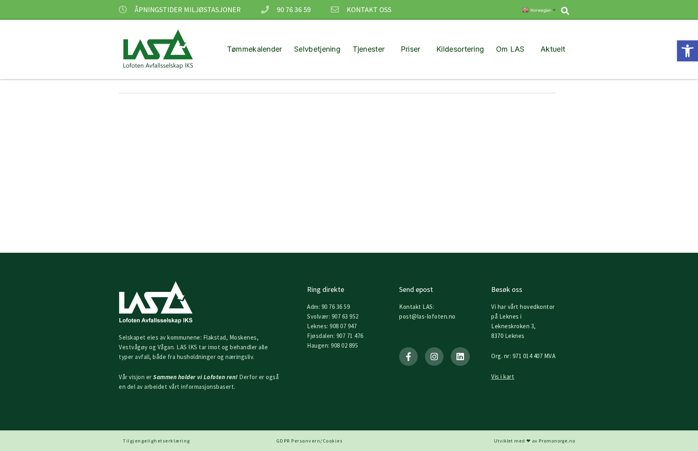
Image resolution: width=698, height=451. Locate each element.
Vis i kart (502, 376)
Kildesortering (460, 49)
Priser (410, 49)
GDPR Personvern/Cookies (309, 441)
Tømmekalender (254, 49)
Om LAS (510, 49)
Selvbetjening (317, 49)
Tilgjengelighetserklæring (156, 441)
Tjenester (369, 49)
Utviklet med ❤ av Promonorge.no (534, 441)
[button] (687, 50)
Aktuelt (552, 49)
